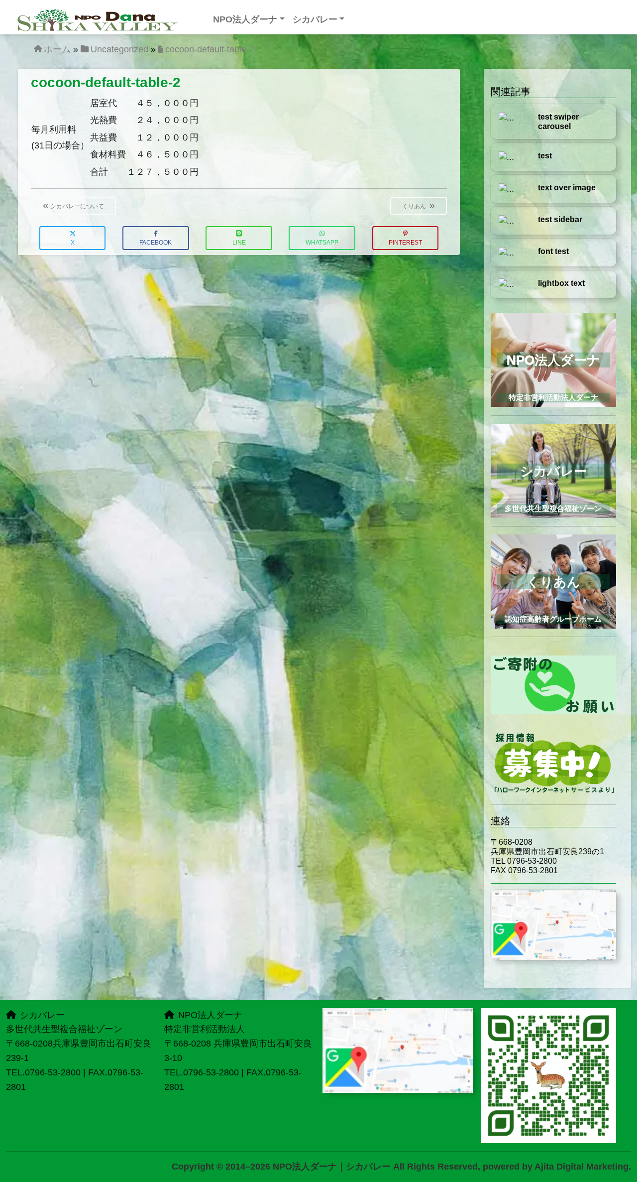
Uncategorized (119, 49)
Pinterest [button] (405, 242)
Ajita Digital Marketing (581, 1167)
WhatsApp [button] (322, 242)
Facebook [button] (155, 242)
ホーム (57, 49)
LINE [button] (239, 242)
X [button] (73, 242)
